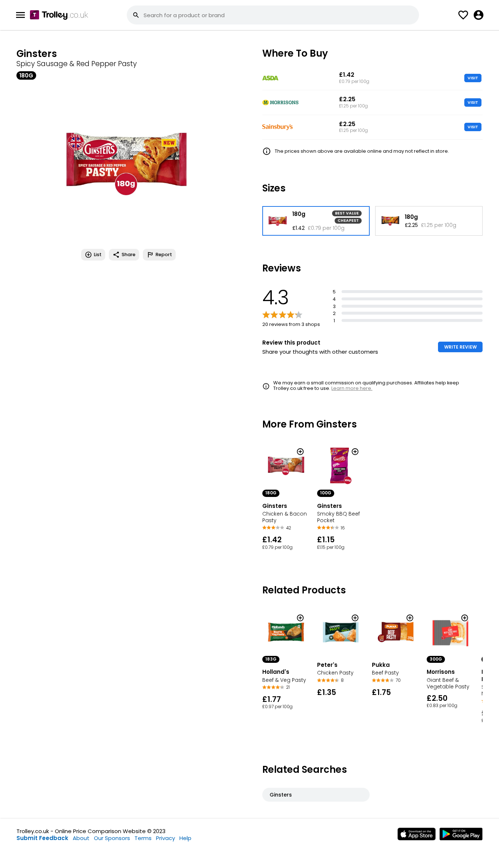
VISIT (473, 78)
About (81, 838)
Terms (143, 838)
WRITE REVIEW (460, 347)
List (98, 254)
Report (164, 254)
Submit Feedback (42, 838)
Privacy (165, 838)
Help (185, 838)
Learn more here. (351, 388)
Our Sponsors (112, 838)
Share (129, 254)
